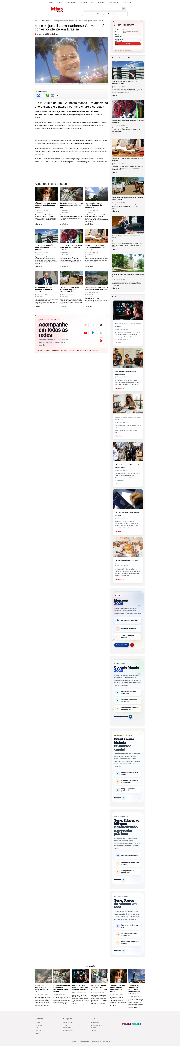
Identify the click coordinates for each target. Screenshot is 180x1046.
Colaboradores (114, 2)
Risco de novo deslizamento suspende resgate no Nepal (96, 288)
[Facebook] (126, 1024)
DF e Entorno (127, 2)
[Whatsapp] (136, 1024)
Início (36, 21)
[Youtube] (123, 1024)
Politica (50, 2)
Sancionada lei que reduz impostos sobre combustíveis (99, 987)
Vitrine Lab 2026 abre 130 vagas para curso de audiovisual (80, 987)
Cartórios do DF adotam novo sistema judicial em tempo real (95, 247)
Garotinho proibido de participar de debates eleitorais (43, 289)
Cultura (59, 2)
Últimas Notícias (45, 21)
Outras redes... (57, 95)
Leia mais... (115, 95)
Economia (83, 2)
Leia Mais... (38, 224)
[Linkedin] (139, 1024)
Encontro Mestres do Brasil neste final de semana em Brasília (71, 247)
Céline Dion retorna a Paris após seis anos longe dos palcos (45, 205)
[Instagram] (129, 1024)
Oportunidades (71, 2)
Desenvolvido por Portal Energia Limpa (102, 1041)
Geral (92, 2)
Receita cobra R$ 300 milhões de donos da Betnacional (93, 205)
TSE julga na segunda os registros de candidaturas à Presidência (134, 989)
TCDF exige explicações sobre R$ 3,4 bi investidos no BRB (45, 247)
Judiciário (101, 2)
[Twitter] (133, 1024)
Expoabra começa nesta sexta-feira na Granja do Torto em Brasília (69, 289)
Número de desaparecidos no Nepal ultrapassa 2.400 (42, 988)
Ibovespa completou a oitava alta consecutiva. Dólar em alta (71, 205)
